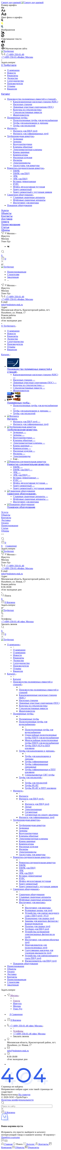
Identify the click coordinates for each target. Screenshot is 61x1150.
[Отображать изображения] (3, 32)
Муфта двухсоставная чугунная (29, 186)
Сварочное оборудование (20, 194)
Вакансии (12, 89)
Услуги (5, 210)
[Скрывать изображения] (2, 36)
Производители (15, 83)
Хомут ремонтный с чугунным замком (32, 192)
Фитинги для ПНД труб (25, 131)
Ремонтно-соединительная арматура (25, 168)
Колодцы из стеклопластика (27, 109)
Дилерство (12, 78)
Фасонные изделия (22, 157)
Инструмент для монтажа (26, 202)
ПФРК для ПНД (21, 173)
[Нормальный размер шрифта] (3, 11)
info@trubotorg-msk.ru (12, 304)
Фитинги (12, 128)
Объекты (6, 213)
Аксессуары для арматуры (26, 165)
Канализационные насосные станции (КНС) (35, 101)
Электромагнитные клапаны (27, 149)
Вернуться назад (9, 1094)
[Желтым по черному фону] (2, 24)
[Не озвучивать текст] (2, 46)
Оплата (5, 221)
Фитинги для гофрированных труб (30, 133)
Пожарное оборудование (19, 205)
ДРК (15, 176)
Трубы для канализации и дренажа (30, 123)
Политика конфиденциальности (17, 1100)
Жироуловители (21, 115)
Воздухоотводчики (22, 144)
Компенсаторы (20, 155)
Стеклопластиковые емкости (27, 112)
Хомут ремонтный (22, 189)
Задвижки (18, 139)
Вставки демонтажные (24, 181)
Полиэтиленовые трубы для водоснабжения (35, 120)
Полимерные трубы (17, 117)
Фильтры (17, 160)
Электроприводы (21, 163)
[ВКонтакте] (8, 246)
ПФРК (16, 171)
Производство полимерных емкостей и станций (31, 99)
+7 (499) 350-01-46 (15, 54)
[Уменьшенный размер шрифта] (2, 7)
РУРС (16, 184)
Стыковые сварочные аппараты (29, 197)
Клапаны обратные (22, 147)
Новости (11, 73)
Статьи (5, 227)
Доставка (6, 219)
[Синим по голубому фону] (2, 27)
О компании (13, 70)
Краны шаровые (21, 152)
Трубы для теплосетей (24, 125)
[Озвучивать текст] (3, 42)
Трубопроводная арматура (20, 136)
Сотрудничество (15, 81)
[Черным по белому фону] (2, 20)
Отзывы (11, 86)
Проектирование (10, 224)
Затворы (17, 141)
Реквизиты (12, 75)
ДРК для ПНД (20, 179)
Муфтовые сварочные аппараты (29, 200)
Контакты (7, 216)
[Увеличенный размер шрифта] (3, 14)
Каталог (5, 94)
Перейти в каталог (10, 1137)
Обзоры (5, 230)
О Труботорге (8, 65)
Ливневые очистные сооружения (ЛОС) (33, 107)
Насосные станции (22, 104)
